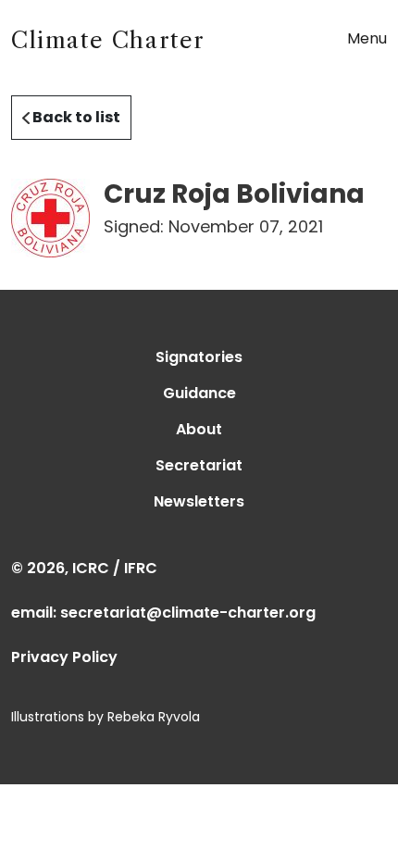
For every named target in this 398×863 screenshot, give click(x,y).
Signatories (199, 357)
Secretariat (199, 465)
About (199, 429)
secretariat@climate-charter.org (188, 612)
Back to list (75, 117)
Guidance (199, 393)
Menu (367, 38)
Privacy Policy (64, 657)
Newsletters (199, 501)
